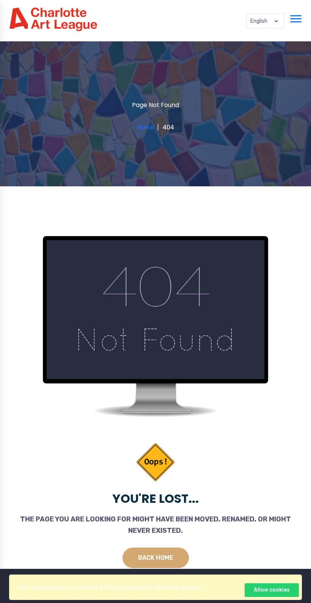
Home (145, 127)
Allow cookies (272, 590)
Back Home (155, 557)
